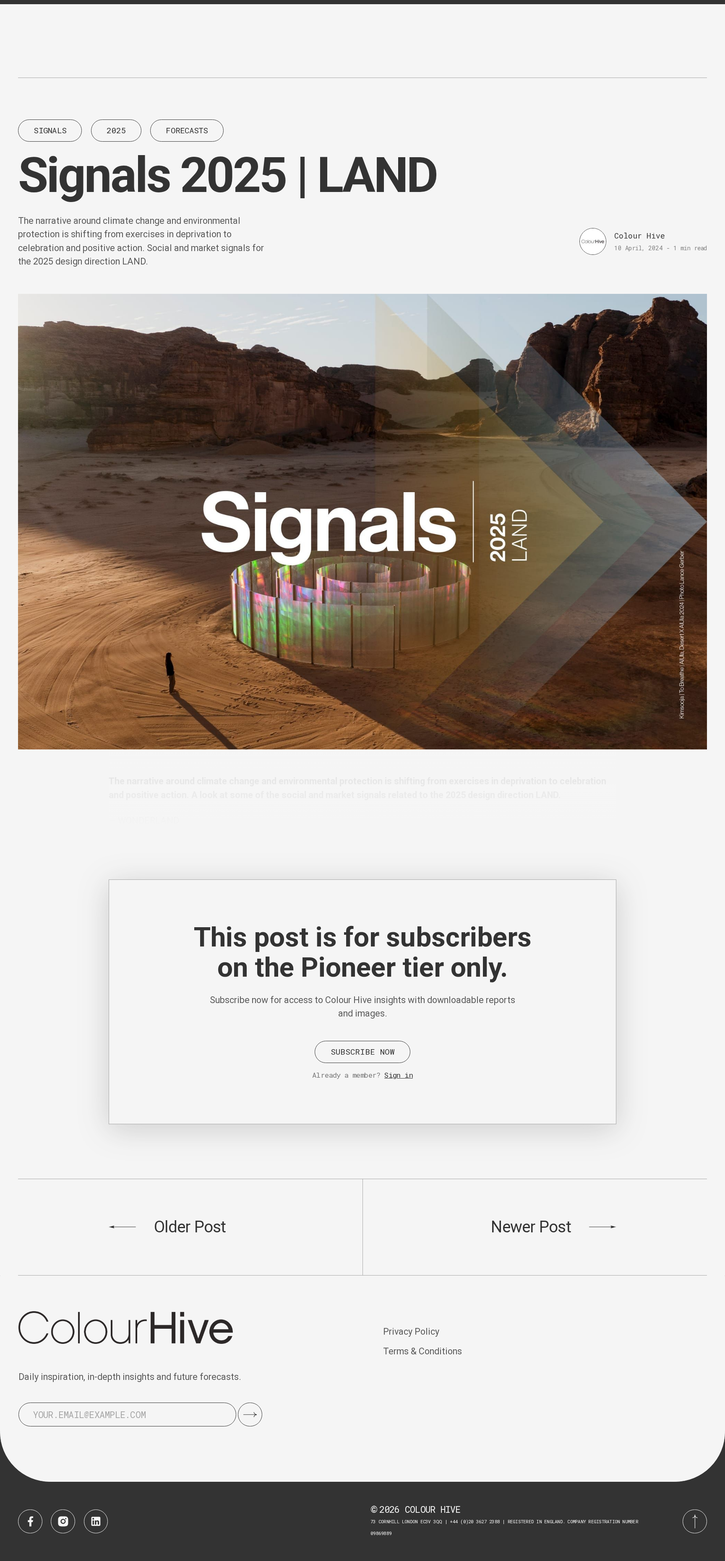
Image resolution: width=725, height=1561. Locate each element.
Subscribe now (363, 1051)
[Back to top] (695, 1521)
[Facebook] (30, 1521)
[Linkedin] (96, 1521)
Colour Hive (639, 236)
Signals (50, 130)
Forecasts (187, 130)
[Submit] (250, 1415)
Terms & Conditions (422, 1351)
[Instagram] (63, 1521)
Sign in (398, 1075)
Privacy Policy (411, 1331)
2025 (116, 130)
